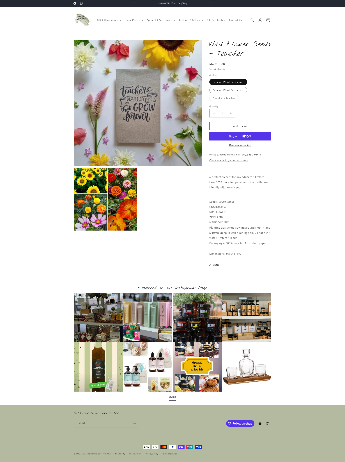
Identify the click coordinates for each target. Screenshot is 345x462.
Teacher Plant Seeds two (228, 90)
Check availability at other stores (228, 160)
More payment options (240, 145)
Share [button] (216, 264)
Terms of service (169, 453)
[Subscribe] (134, 423)
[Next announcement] (211, 3)
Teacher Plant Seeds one (228, 82)
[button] (109, 20)
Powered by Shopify (116, 453)
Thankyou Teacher (226, 98)
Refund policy (135, 453)
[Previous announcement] (134, 3)
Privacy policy (151, 453)
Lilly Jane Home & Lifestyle (93, 453)
